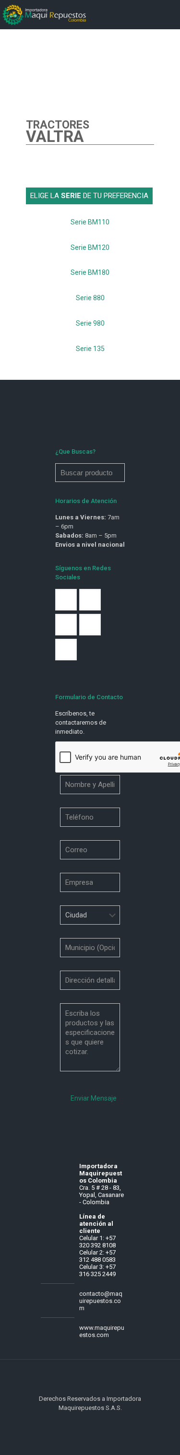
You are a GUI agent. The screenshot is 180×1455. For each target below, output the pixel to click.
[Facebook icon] (85, 1421)
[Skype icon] (75, 1421)
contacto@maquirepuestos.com (100, 1301)
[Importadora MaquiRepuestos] (45, 14)
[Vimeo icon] (95, 1421)
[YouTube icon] (105, 1421)
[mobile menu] (167, 14)
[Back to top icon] (90, 1379)
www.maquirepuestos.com (101, 1331)
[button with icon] (66, 599)
